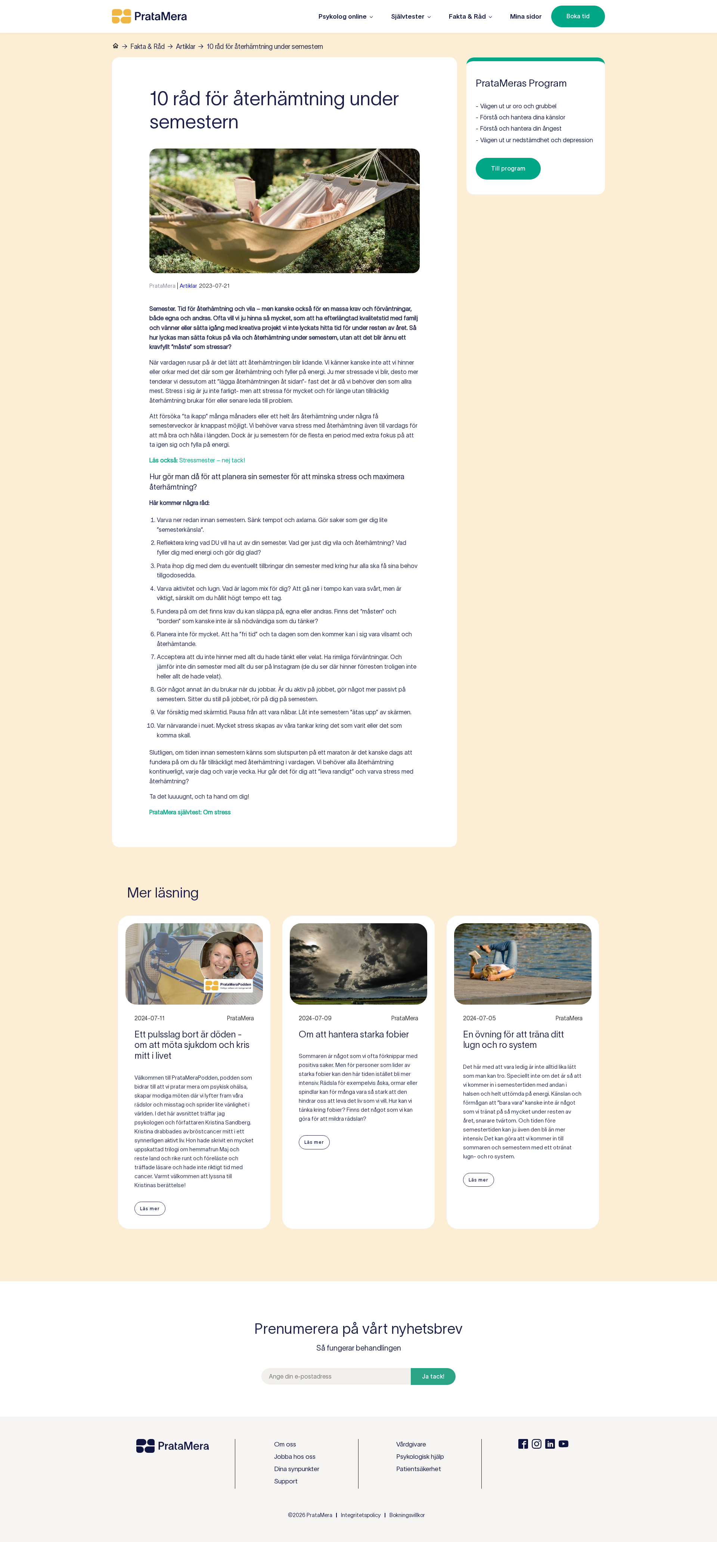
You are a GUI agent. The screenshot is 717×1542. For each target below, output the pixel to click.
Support (286, 1481)
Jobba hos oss (295, 1456)
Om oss (285, 1444)
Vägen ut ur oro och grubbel (516, 106)
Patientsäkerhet (418, 1469)
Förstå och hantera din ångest (519, 128)
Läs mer (150, 1208)
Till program (508, 168)
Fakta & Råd (147, 46)
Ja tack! (433, 1376)
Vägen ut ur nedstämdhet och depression (534, 140)
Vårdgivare (411, 1444)
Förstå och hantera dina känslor (520, 117)
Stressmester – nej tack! (197, 460)
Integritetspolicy (361, 1515)
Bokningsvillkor (407, 1515)
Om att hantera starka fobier (354, 1034)
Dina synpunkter (296, 1469)
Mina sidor (526, 16)
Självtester (408, 16)
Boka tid (578, 16)
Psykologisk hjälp (420, 1456)
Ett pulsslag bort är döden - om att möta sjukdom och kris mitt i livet (191, 1045)
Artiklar (185, 46)
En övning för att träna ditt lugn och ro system (513, 1039)
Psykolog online (343, 16)
